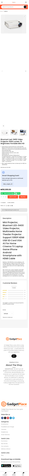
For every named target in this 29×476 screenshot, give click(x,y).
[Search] (25, 7)
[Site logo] (14, 2)
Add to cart (13, 197)
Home (1, 11)
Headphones (4, 432)
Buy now (23, 197)
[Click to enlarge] (3, 126)
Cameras (3, 429)
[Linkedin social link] (10, 206)
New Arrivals (4, 443)
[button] (2, 71)
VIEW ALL (6, 11)
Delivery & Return (5, 449)
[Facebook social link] (4, 206)
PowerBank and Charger (7, 427)
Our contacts (4, 446)
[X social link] (6, 206)
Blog (2, 455)
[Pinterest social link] (8, 206)
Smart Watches (5, 434)
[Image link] (14, 404)
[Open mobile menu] (1, 2)
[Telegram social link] (12, 206)
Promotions (4, 441)
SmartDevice (4, 424)
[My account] (25, 2)
